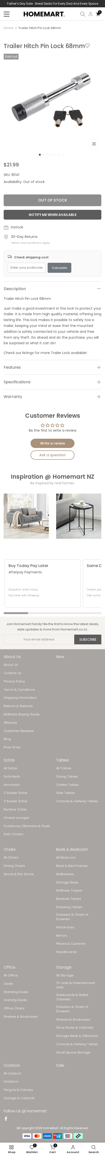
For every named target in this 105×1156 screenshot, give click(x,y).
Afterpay (10, 722)
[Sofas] (26, 516)
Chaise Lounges (16, 818)
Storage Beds (67, 882)
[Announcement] (52, 3)
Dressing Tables (69, 907)
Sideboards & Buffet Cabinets (72, 997)
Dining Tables (67, 776)
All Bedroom (66, 857)
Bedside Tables (68, 899)
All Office (11, 975)
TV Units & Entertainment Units (75, 985)
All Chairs (11, 857)
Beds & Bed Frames (72, 866)
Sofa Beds (12, 776)
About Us (11, 665)
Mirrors (61, 935)
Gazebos (11, 1081)
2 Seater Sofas (15, 793)
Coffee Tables (67, 785)
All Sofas (10, 768)
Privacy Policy (14, 681)
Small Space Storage (73, 1052)
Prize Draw (12, 747)
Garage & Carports (19, 1098)
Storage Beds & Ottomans (77, 1036)
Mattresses (65, 874)
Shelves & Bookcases (21, 1016)
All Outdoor (12, 1073)
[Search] (82, 14)
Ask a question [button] (52, 455)
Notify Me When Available (52, 214)
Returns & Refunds (18, 706)
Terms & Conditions (19, 690)
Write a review (52, 443)
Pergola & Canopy (18, 1090)
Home (8, 28)
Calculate (59, 267)
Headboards (66, 952)
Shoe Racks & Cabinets (74, 1027)
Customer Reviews (19, 731)
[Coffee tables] (78, 516)
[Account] (90, 14)
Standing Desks (16, 992)
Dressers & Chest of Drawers (72, 917)
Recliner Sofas (15, 809)
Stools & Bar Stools (19, 874)
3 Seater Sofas (15, 801)
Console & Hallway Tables (77, 801)
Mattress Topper (69, 890)
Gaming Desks (15, 1000)
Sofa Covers (13, 834)
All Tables (63, 768)
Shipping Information (20, 698)
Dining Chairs (14, 866)
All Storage (65, 975)
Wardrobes (65, 927)
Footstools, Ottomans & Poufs (27, 826)
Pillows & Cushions (70, 944)
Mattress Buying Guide (22, 714)
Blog (7, 739)
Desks (8, 984)
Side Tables (65, 793)
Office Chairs (14, 1008)
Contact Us (12, 673)
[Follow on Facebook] (6, 1119)
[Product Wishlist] (87, 46)
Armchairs (12, 785)
